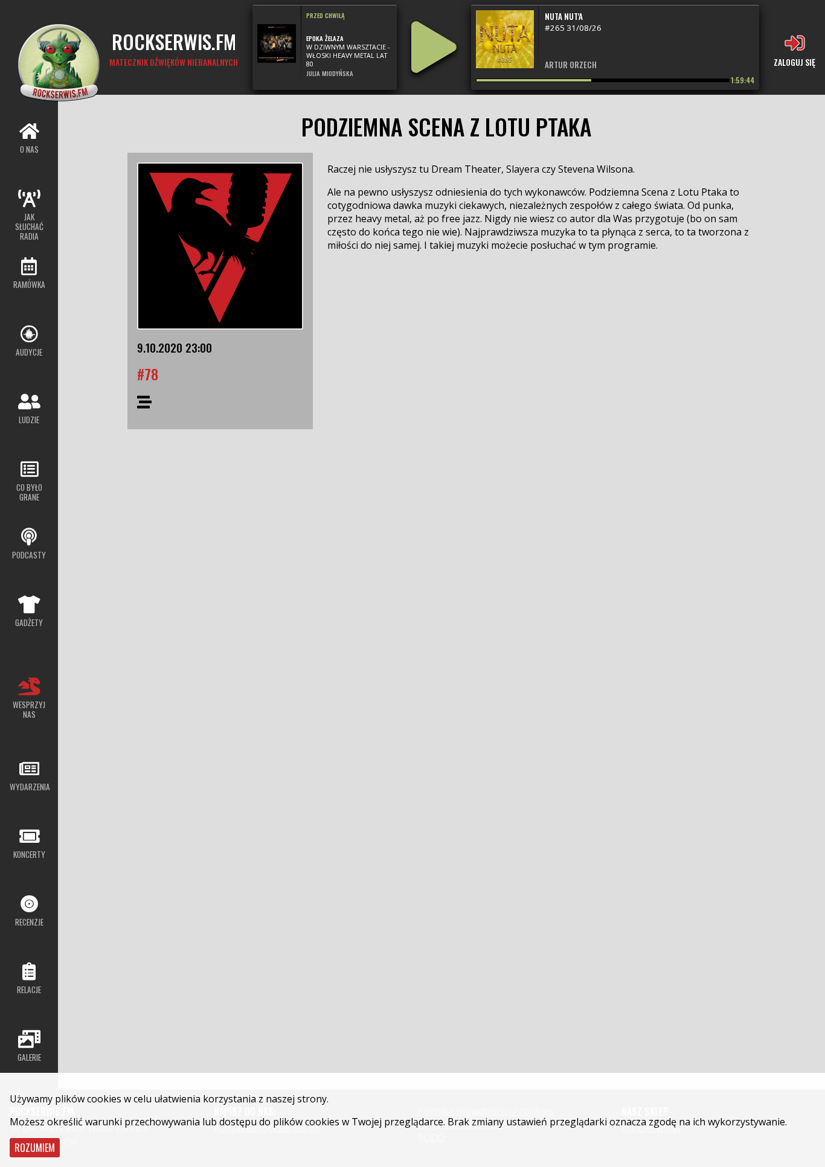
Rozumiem (34, 1147)
